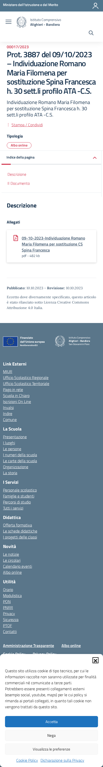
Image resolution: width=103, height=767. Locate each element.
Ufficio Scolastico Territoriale (26, 383)
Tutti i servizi (13, 508)
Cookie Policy (27, 760)
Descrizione (17, 174)
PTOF (7, 625)
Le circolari (11, 560)
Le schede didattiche (20, 531)
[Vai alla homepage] (21, 22)
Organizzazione (15, 467)
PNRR (8, 607)
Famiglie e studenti (18, 496)
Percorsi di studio (17, 502)
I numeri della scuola (20, 455)
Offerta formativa (17, 525)
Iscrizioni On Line (17, 401)
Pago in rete (13, 389)
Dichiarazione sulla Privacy (62, 760)
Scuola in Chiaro (16, 395)
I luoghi (9, 443)
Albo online (19, 145)
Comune (10, 419)
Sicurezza (10, 619)
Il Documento (19, 183)
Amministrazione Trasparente (28, 645)
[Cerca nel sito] (91, 33)
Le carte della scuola (20, 461)
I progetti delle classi (20, 537)
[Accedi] (95, 5)
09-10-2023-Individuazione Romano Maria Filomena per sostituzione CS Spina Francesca (53, 244)
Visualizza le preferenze (51, 749)
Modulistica (12, 595)
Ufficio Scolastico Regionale (25, 377)
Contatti (10, 631)
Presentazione (15, 437)
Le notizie (11, 554)
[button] (95, 660)
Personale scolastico (20, 490)
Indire (7, 413)
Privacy (9, 613)
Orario (8, 589)
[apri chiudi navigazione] (9, 22)
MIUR (7, 371)
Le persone (12, 449)
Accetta (52, 721)
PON (7, 601)
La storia (10, 473)
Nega (51, 735)
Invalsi (8, 407)
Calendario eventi (17, 566)
